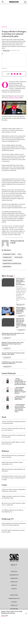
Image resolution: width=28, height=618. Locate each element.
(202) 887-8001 (14, 608)
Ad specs (14, 602)
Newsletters (14, 595)
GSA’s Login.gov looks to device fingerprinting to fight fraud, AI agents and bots (20, 390)
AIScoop (14, 588)
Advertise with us (14, 598)
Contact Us (14, 605)
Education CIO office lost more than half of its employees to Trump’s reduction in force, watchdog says (21, 323)
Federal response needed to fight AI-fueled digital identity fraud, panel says (21, 310)
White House (18, 257)
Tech (19, 254)
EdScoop (14, 585)
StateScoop (14, 581)
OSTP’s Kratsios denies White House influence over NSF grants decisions (20, 281)
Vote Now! (4, 615)
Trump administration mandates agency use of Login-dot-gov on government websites (20, 381)
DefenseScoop (14, 575)
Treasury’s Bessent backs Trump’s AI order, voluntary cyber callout (13, 353)
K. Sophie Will (21, 315)
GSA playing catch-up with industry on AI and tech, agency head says (13, 334)
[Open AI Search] (4, 2)
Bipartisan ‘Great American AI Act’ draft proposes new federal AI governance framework (12, 344)
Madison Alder (20, 304)
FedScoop (14, 571)
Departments (7, 266)
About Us (14, 564)
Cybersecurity (7, 257)
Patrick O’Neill (6, 50)
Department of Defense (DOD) (12, 263)
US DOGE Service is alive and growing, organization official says (12, 362)
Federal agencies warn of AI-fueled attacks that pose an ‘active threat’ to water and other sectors (20, 408)
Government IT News (9, 254)
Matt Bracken (7, 357)
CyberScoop (14, 578)
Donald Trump (7, 260)
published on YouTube (14, 97)
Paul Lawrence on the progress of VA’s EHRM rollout (20, 398)
